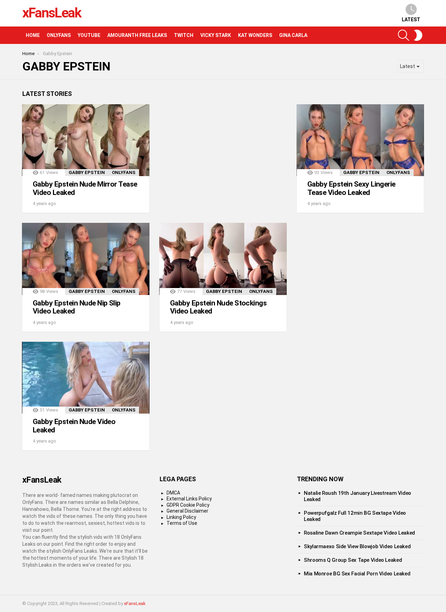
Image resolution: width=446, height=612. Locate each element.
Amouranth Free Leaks (137, 35)
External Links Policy (189, 498)
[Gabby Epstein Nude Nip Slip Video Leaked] (85, 259)
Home (33, 35)
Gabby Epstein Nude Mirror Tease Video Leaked (85, 188)
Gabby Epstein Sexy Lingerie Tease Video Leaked (351, 188)
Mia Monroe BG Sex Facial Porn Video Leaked (357, 574)
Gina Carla (293, 35)
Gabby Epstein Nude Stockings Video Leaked (218, 307)
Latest (411, 19)
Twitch (183, 35)
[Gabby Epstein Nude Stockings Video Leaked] (223, 259)
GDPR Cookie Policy (188, 505)
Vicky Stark (215, 35)
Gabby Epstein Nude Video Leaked (74, 425)
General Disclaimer (187, 511)
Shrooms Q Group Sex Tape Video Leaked (353, 560)
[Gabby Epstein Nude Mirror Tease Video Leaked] (85, 140)
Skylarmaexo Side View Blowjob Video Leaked (357, 546)
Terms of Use (182, 523)
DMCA (173, 493)
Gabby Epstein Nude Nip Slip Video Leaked (77, 307)
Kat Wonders (255, 35)
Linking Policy (181, 517)
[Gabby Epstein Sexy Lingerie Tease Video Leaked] (360, 140)
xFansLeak (51, 13)
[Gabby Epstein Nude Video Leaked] (85, 378)
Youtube (89, 35)
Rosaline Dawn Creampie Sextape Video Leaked (359, 533)
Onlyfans (59, 35)
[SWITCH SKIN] (418, 35)
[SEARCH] (403, 35)
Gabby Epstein (87, 172)
